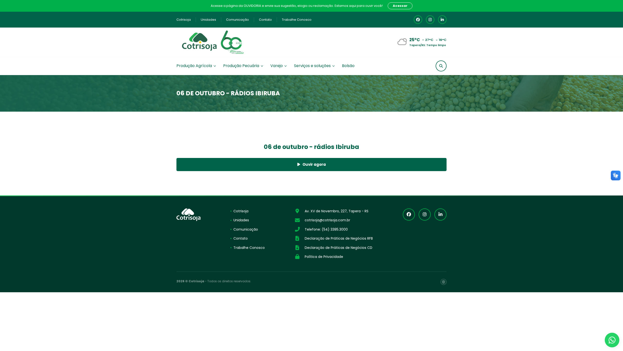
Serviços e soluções (312, 65)
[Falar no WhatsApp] (612, 340)
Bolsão (348, 65)
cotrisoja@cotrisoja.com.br (327, 220)
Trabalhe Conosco (297, 19)
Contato (265, 19)
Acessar (400, 5)
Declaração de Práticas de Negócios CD (338, 247)
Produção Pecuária (241, 65)
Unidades (208, 19)
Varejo (276, 65)
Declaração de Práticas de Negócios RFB (339, 238)
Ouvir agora (314, 164)
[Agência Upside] (443, 282)
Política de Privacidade (324, 256)
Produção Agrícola (194, 65)
